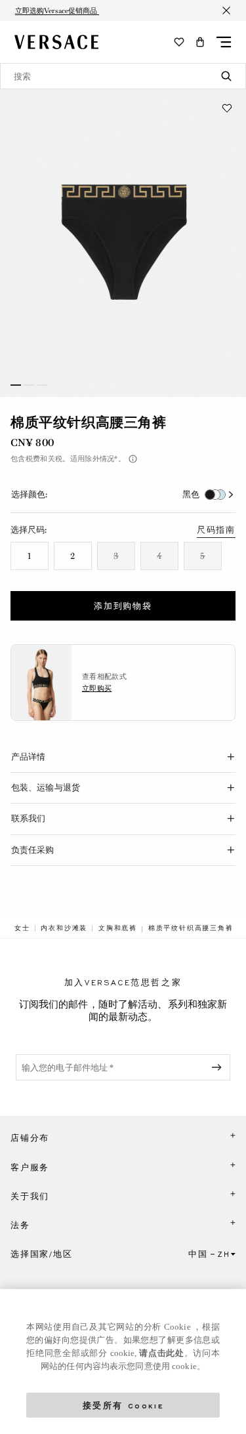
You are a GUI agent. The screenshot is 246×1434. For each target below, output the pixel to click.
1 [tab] (15, 385)
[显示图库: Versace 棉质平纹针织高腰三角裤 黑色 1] (123, 243)
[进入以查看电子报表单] (219, 1067)
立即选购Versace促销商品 (57, 10)
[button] (200, 42)
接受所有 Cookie (123, 1405)
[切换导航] (224, 42)
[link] (22, 928)
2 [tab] (29, 385)
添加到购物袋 (123, 606)
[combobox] (123, 76)
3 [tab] (42, 385)
